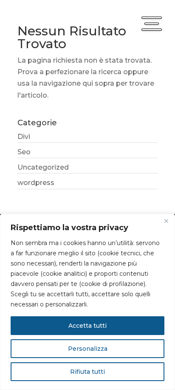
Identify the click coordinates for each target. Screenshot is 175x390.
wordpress (35, 183)
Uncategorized (43, 167)
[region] (87, 302)
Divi (23, 137)
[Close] (166, 221)
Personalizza (87, 348)
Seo (24, 152)
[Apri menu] (151, 23)
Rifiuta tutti (87, 372)
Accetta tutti (87, 325)
